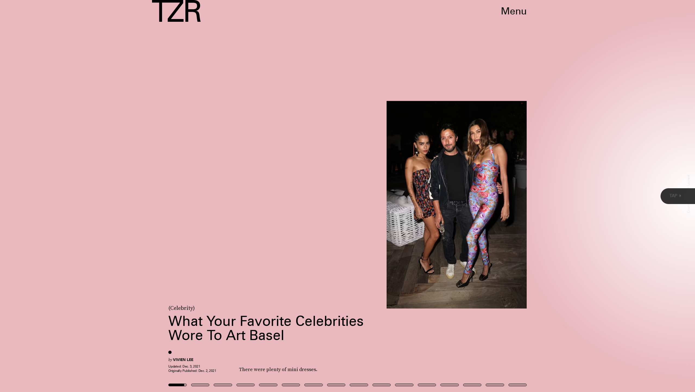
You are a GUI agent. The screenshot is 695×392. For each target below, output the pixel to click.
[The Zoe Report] (176, 11)
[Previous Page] (114, 196)
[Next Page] (462, 196)
